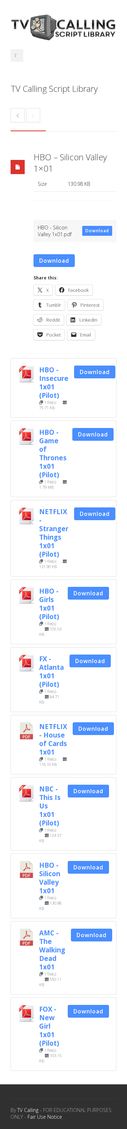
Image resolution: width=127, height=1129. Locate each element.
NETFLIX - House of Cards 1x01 (53, 739)
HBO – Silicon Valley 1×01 (70, 162)
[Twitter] (17, 55)
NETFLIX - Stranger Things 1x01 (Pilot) (53, 532)
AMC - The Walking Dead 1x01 (52, 949)
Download (97, 231)
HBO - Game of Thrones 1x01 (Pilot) (53, 453)
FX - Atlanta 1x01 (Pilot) (51, 671)
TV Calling (27, 1110)
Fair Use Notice (45, 1116)
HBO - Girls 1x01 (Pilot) (49, 603)
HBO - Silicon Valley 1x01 (49, 878)
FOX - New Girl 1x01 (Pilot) (49, 1026)
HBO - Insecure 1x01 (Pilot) (53, 382)
